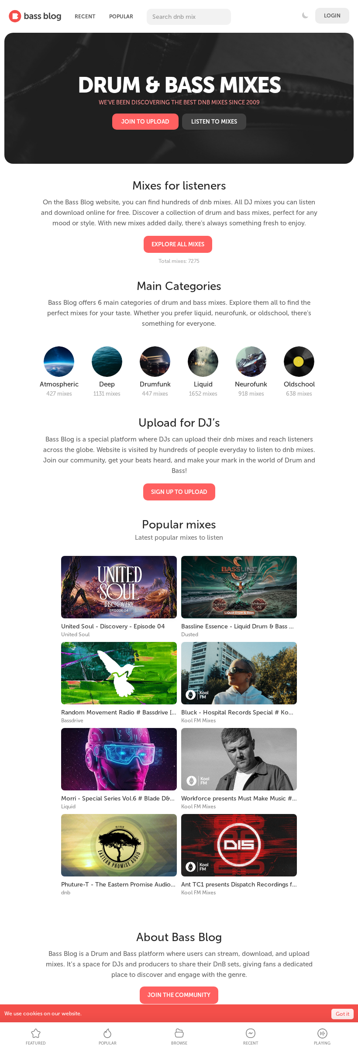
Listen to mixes (214, 121)
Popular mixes (179, 524)
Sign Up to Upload (179, 492)
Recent (85, 17)
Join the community (179, 995)
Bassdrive (72, 720)
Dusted (189, 634)
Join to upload (145, 121)
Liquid (68, 807)
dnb (65, 893)
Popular (121, 17)
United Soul (75, 634)
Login (332, 16)
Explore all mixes (177, 244)
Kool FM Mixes (198, 720)
